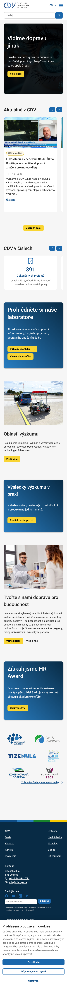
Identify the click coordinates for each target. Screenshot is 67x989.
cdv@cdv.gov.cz (18, 882)
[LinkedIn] (20, 896)
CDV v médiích (15, 153)
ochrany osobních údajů (24, 910)
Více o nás (16, 73)
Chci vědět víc (17, 707)
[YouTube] (13, 896)
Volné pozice (13, 640)
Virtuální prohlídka (20, 348)
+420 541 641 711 (19, 878)
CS (51, 5)
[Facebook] (6, 896)
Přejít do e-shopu (19, 520)
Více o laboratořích (20, 356)
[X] (27, 896)
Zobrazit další (33, 227)
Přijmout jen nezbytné (33, 971)
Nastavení (33, 980)
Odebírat (44, 901)
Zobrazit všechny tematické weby (40, 782)
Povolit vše (33, 962)
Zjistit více (12, 459)
